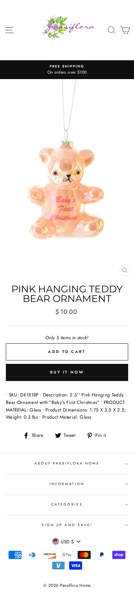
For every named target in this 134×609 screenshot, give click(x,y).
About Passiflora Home (66, 463)
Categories (67, 504)
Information (67, 483)
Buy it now (67, 372)
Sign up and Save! (67, 525)
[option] (67, 70)
